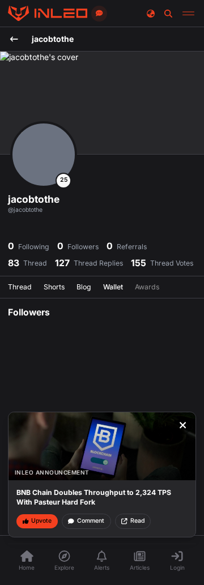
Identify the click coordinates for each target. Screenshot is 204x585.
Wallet (113, 287)
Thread (20, 287)
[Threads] (47, 14)
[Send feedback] (99, 14)
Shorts (54, 287)
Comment (90, 520)
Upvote (41, 520)
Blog (83, 287)
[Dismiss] (183, 425)
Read (137, 520)
